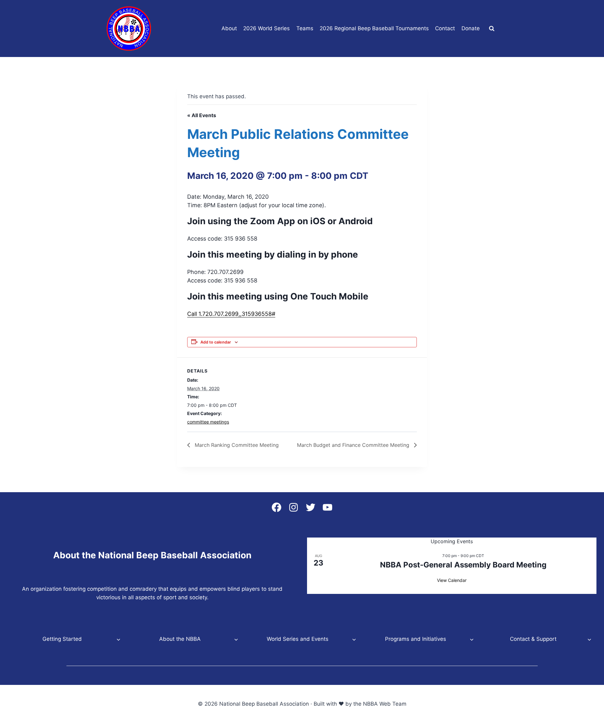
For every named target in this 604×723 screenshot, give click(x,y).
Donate (470, 28)
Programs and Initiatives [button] (415, 639)
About (229, 28)
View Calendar (452, 580)
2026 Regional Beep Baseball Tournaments (374, 28)
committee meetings (208, 421)
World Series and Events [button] (297, 639)
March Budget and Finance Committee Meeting (354, 445)
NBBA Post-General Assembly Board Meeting (463, 564)
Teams (304, 28)
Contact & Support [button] (533, 639)
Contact (445, 28)
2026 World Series (266, 28)
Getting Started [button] (62, 639)
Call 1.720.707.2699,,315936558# (231, 313)
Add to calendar (215, 342)
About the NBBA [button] (180, 639)
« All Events (201, 115)
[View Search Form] (491, 28)
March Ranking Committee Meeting (236, 445)
